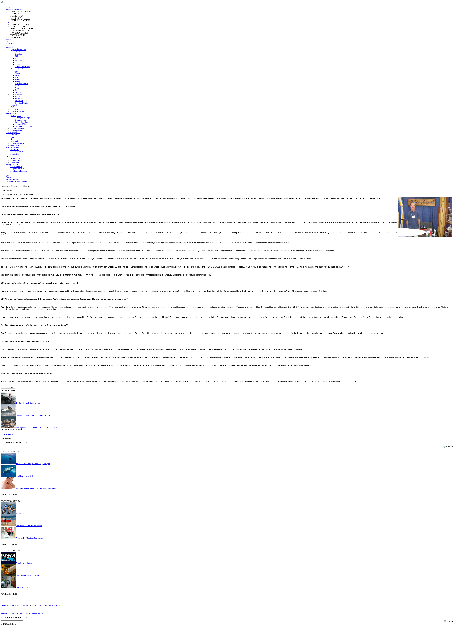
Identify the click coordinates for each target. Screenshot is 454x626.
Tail (16, 71)
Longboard (19, 54)
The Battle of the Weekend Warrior (29, 526)
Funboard (18, 60)
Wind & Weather (16, 152)
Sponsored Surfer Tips (23, 126)
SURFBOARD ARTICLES (21, 20)
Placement (19, 101)
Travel (8, 156)
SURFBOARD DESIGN (20, 24)
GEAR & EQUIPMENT (19, 31)
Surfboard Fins (16, 94)
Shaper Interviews (17, 105)
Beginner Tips (20, 120)
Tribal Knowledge (17, 128)
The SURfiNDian (23, 588)
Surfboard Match (13, 605)
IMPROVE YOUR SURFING (22, 29)
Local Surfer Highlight (18, 171)
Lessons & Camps (17, 111)
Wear (12, 137)
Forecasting (14, 154)
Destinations (15, 158)
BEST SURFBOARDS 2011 (21, 12)
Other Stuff (14, 145)
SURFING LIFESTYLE (19, 37)
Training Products (17, 131)
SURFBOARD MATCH (19, 14)
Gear (12, 139)
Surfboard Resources (13, 10)
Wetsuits (13, 135)
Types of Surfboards (18, 50)
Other (17, 65)
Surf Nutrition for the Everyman (28, 575)
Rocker (18, 79)
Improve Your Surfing (14, 113)
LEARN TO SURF (17, 27)
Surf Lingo (23, 613)
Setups (17, 96)
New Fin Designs (21, 103)
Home (8, 7)
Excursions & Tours (17, 160)
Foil (16, 90)
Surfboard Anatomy (18, 69)
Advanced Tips (20, 124)
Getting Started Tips (22, 118)
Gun (16, 62)
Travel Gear (14, 162)
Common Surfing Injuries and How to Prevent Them (36, 488)
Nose (17, 88)
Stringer (18, 82)
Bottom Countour (21, 84)
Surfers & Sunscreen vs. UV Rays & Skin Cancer (34, 415)
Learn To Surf (11, 107)
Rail (16, 77)
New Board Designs (22, 67)
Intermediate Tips (21, 122)
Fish (16, 56)
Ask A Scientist (11, 44)
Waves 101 (14, 150)
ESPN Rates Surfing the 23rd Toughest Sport (33, 464)
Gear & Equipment (13, 133)
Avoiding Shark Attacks (25, 476)
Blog (7, 41)
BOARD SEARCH (17, 18)
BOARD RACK (16, 16)
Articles (8, 22)
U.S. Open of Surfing (24, 563)
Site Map (40, 613)
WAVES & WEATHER (19, 33)
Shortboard (19, 52)
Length (17, 75)
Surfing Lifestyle (12, 165)
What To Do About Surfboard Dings (30, 538)
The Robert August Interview (17, 181)
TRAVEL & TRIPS (17, 35)
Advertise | (33, 613)
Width (17, 73)
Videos (8, 39)
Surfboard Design (12, 48)
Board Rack (25, 605)
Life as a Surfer (16, 167)
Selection (18, 99)
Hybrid (17, 58)
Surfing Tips (16, 116)
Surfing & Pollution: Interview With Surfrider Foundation (37, 428)
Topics (8, 177)
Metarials (18, 92)
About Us (4, 613)
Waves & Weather (12, 148)
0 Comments (7, 434)
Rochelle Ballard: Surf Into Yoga (28, 403)
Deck (17, 86)
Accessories (14, 141)
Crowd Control (22, 513)
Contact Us (14, 613)
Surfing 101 (14, 109)
